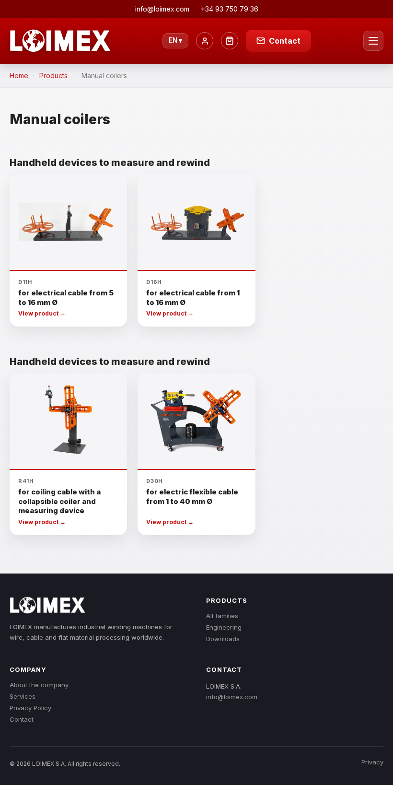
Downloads (223, 639)
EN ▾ (175, 40)
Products (53, 75)
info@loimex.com (231, 697)
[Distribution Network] (229, 40)
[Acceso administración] (204, 40)
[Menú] (373, 41)
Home (19, 75)
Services (22, 696)
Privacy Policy (30, 708)
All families (222, 616)
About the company (39, 685)
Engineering (224, 627)
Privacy (372, 762)
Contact (22, 719)
